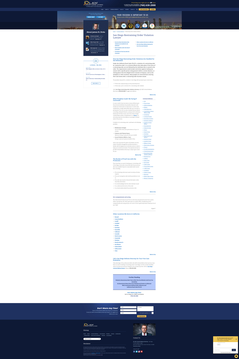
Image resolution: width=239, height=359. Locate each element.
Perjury (145, 147)
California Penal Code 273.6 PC (134, 287)
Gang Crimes (147, 132)
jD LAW (93, 4)
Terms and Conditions (95, 335)
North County (118, 236)
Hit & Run (146, 134)
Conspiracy (146, 114)
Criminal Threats (148, 116)
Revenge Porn (147, 156)
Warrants (146, 174)
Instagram (139, 351)
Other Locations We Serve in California (145, 42)
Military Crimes (147, 143)
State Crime (146, 160)
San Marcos (118, 244)
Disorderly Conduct (148, 118)
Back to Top (153, 94)
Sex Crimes (146, 162)
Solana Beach (118, 246)
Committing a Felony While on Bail (149, 112)
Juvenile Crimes (147, 141)
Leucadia (117, 234)
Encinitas (117, 227)
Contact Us (136, 338)
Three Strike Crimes (148, 166)
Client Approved (93, 48)
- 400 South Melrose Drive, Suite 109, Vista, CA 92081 (143, 344)
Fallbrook (117, 231)
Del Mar (117, 225)
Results (121, 9)
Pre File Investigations (149, 149)
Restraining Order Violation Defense (148, 153)
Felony (145, 130)
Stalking (146, 158)
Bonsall (117, 217)
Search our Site (137, 9)
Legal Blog (96, 65)
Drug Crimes (147, 103)
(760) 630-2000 (148, 5)
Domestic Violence (148, 120)
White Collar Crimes (148, 176)
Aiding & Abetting (148, 105)
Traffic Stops (147, 168)
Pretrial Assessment (148, 151)
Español (153, 9)
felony (135, 115)
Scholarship (118, 333)
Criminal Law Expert (94, 36)
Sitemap (86, 330)
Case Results (102, 333)
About (106, 9)
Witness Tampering (148, 178)
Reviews (127, 9)
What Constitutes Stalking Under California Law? (134, 285)
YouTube (142, 351)
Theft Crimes (147, 164)
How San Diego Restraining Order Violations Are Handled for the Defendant (122, 43)
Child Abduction (147, 109)
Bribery (145, 107)
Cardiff (116, 221)
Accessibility (109, 335)
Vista (116, 250)
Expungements (147, 126)
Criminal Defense (114, 9)
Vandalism (146, 170)
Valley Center (118, 248)
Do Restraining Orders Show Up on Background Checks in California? (134, 283)
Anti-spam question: (143, 313)
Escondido (117, 229)
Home (102, 9)
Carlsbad (117, 223)
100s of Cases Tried (94, 42)
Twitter (137, 351)
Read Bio (101, 45)
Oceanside (117, 238)
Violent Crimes (147, 172)
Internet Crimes (147, 139)
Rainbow (117, 240)
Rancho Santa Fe (119, 242)
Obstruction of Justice (149, 145)
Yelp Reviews (93, 52)
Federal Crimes (147, 128)
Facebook (134, 351)
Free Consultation (144, 9)
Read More (97, 39)
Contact (132, 9)
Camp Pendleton (119, 219)
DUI (145, 101)
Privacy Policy (87, 335)
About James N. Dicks (96, 32)
